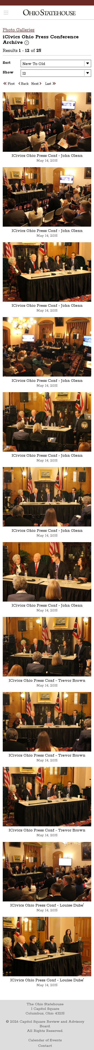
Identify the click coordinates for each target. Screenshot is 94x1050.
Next (35, 84)
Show (8, 72)
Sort (6, 62)
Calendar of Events (45, 1040)
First (11, 84)
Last (48, 84)
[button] (26, 42)
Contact (45, 1045)
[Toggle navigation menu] (6, 13)
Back (25, 84)
